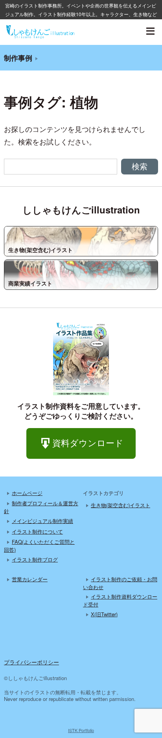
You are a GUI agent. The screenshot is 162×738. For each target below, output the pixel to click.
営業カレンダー (30, 579)
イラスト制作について (37, 531)
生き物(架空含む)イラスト (120, 505)
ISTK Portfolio (81, 730)
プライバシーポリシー (31, 662)
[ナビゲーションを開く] (150, 31)
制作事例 (18, 58)
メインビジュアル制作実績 (42, 521)
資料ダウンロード (87, 442)
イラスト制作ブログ (35, 559)
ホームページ (27, 493)
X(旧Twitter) (104, 614)
